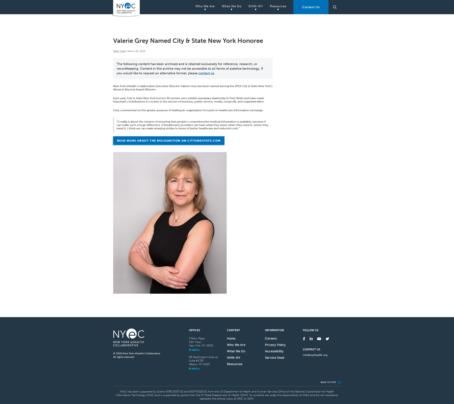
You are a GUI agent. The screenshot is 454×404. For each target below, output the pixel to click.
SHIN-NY (255, 6)
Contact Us (311, 7)
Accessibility (274, 351)
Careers (271, 338)
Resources (278, 6)
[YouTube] (319, 338)
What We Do (231, 6)
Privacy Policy (275, 345)
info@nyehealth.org (315, 355)
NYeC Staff (119, 51)
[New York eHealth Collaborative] (126, 8)
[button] (335, 7)
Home (231, 338)
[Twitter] (327, 338)
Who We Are (205, 6)
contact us (206, 73)
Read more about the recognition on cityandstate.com (169, 140)
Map (195, 349)
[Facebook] (304, 338)
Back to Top (328, 382)
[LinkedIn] (311, 338)
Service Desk (274, 357)
